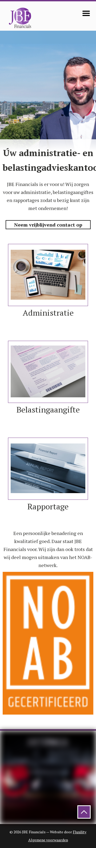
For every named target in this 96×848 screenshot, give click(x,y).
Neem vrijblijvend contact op (48, 224)
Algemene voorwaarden (48, 839)
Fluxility (79, 831)
